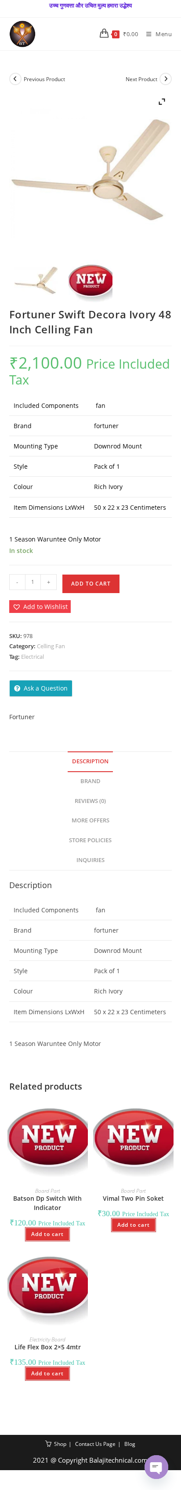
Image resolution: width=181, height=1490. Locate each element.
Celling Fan (51, 646)
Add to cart (91, 583)
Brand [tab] (90, 781)
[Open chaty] (156, 1467)
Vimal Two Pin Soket (133, 1198)
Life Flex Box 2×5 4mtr (47, 1347)
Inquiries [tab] (90, 860)
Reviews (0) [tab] (90, 801)
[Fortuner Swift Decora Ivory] (36, 282)
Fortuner (22, 717)
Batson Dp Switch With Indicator (47, 1203)
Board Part (47, 1191)
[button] (40, 606)
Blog (129, 1444)
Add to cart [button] (47, 1234)
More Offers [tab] (90, 820)
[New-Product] (90, 282)
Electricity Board (47, 1339)
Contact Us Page (95, 1444)
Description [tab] (90, 761)
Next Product (141, 79)
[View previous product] (15, 79)
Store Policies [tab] (90, 840)
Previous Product (44, 79)
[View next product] (165, 79)
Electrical (32, 657)
